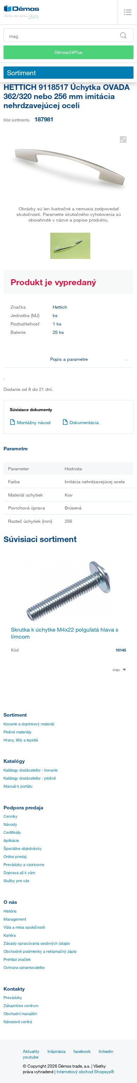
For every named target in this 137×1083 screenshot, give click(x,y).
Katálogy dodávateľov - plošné (30, 778)
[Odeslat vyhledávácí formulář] (123, 35)
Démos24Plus (68, 52)
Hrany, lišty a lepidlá (21, 740)
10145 (121, 650)
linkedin (106, 1051)
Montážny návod (34, 422)
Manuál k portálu (18, 786)
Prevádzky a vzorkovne (24, 864)
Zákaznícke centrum (21, 1005)
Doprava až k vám (19, 872)
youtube (30, 1057)
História (10, 911)
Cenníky (11, 816)
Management (15, 919)
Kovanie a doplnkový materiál (29, 724)
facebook (82, 1051)
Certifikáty (12, 832)
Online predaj (15, 856)
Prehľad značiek (17, 959)
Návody (10, 824)
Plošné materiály (18, 732)
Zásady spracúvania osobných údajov (37, 943)
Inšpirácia (56, 1051)
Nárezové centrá (18, 1021)
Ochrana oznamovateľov (24, 967)
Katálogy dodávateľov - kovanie (31, 770)
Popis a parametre (69, 359)
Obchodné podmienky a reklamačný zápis (40, 951)
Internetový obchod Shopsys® (85, 1071)
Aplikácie (11, 840)
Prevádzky (13, 997)
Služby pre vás (17, 880)
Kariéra (10, 935)
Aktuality (31, 1051)
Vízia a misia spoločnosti (24, 927)
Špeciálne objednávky (23, 848)
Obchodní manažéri (20, 1013)
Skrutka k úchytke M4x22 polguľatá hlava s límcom (64, 633)
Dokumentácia (84, 422)
